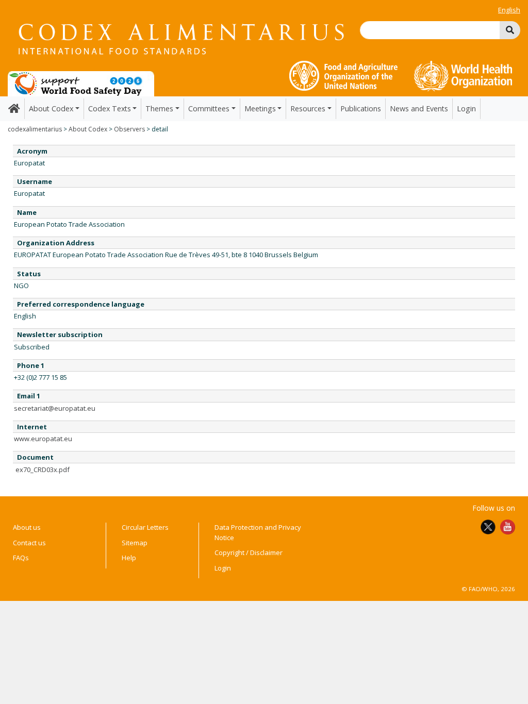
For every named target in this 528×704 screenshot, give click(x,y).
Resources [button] (307, 108)
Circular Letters (145, 527)
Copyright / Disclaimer (248, 552)
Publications (360, 108)
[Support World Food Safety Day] (81, 83)
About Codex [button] (51, 108)
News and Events (419, 108)
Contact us (29, 542)
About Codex (88, 129)
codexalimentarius (35, 129)
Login (466, 108)
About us (27, 527)
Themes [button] (159, 108)
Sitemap (134, 542)
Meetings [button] (260, 108)
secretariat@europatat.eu (54, 408)
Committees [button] (208, 108)
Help (129, 557)
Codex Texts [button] (109, 108)
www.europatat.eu (43, 438)
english (509, 9)
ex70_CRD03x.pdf (42, 469)
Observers (129, 129)
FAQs (21, 557)
